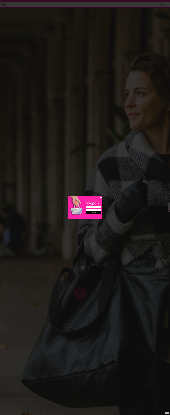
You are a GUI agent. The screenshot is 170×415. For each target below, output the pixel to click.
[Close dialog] (101, 197)
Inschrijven (94, 212)
